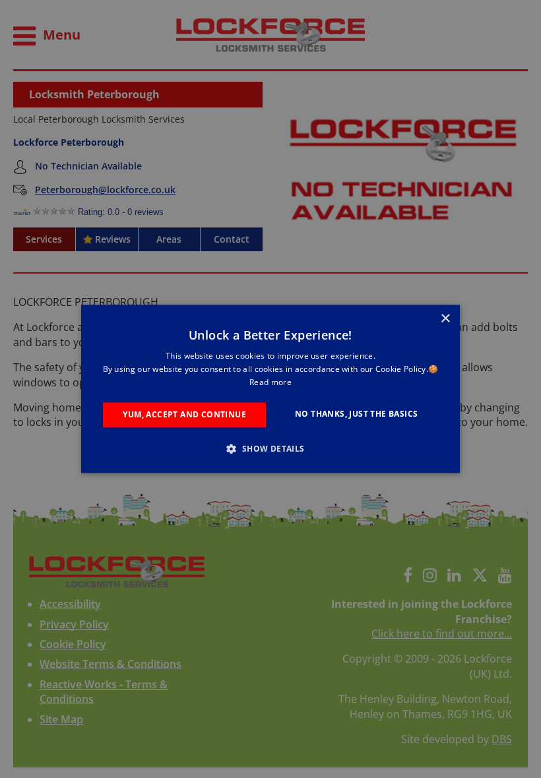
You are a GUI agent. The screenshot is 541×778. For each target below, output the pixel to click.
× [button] (445, 319)
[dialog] (270, 389)
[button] (270, 449)
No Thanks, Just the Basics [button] (356, 413)
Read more (270, 382)
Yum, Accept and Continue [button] (184, 414)
